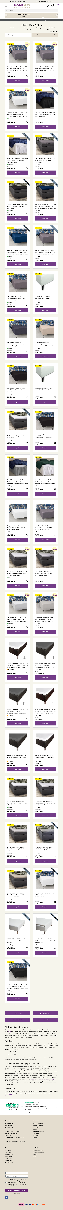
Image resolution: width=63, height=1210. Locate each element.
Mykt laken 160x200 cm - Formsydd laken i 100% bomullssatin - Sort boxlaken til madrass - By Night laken (17, 986)
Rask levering (36, 1133)
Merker (34, 1154)
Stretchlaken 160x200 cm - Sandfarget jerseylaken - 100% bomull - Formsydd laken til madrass (45, 344)
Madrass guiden (9, 1160)
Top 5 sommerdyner (38, 1152)
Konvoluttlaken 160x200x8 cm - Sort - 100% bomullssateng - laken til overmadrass (17, 206)
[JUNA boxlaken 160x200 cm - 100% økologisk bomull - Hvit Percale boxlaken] (17, 926)
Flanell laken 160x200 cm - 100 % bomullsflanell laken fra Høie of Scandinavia (44, 390)
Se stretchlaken (18, 1020)
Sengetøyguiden (9, 1156)
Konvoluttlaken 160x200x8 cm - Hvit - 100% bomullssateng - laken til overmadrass (17, 435)
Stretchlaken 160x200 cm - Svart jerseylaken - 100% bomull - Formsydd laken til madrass (16, 390)
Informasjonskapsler (38, 1125)
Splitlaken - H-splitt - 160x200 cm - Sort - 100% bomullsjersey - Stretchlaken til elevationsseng (44, 435)
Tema (34, 1156)
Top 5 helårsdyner (38, 1150)
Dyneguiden (8, 1152)
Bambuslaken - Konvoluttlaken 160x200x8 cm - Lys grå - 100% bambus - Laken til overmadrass (16, 849)
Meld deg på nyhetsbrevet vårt (17, 1190)
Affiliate (35, 1137)
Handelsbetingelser (38, 1123)
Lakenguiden (8, 1158)
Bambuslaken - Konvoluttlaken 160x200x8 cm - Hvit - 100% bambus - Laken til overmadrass (17, 803)
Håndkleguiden (9, 1162)
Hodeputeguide (9, 1154)
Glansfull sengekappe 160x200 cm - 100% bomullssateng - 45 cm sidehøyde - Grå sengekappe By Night (17, 481)
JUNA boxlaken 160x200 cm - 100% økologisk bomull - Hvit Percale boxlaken (17, 940)
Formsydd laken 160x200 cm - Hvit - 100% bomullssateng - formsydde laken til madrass (44, 895)
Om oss (35, 1129)
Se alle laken (46, 1020)
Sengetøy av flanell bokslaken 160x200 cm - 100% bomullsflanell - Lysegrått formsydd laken (45, 527)
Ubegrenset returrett (38, 1131)
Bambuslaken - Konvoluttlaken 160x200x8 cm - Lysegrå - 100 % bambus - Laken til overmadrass (44, 849)
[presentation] (1, 1)
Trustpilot (35, 1135)
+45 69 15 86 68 (15, 1131)
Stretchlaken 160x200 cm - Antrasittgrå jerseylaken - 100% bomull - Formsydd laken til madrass (17, 298)
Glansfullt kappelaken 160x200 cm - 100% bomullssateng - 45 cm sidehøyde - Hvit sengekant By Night (45, 481)
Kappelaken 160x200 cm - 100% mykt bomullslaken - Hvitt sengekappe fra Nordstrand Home (17, 160)
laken (9, 1032)
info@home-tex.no (19, 1137)
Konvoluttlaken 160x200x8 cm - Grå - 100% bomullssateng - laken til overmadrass (45, 160)
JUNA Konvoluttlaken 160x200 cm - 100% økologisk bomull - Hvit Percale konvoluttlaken (45, 940)
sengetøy (53, 1030)
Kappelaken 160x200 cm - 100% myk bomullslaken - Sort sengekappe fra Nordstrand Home (45, 114)
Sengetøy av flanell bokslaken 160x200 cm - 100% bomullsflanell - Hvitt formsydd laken (17, 527)
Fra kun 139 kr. (24, 15)
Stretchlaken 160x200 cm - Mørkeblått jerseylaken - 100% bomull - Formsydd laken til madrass (17, 344)
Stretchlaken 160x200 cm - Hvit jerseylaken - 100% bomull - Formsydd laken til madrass (43, 298)
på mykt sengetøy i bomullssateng (31, 20)
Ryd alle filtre (54, 32)
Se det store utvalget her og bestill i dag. (42, 1079)
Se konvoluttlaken (46, 1013)
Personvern (36, 1127)
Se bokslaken (18, 1013)
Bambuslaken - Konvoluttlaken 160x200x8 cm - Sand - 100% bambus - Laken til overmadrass (17, 895)
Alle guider (8, 1150)
